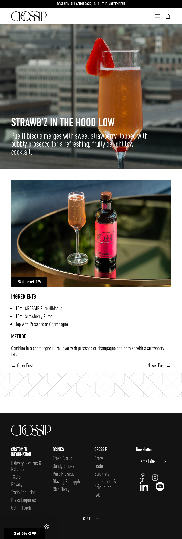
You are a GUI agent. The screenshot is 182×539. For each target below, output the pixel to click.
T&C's (16, 476)
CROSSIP (100, 449)
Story (98, 458)
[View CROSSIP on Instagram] (155, 477)
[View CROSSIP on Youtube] (160, 486)
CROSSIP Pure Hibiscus (43, 308)
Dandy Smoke (63, 466)
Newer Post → (159, 365)
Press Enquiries (23, 500)
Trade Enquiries (23, 492)
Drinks (58, 449)
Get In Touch (21, 507)
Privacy (16, 484)
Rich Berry (61, 489)
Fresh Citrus (62, 458)
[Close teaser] (46, 526)
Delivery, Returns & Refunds (26, 466)
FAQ (97, 495)
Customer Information (21, 452)
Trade (98, 466)
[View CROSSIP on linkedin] (144, 486)
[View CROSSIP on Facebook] (142, 477)
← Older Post (22, 365)
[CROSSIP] (29, 16)
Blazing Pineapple (67, 481)
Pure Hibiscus (64, 473)
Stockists (101, 473)
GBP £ (87, 518)
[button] (24, 533)
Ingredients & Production (105, 484)
